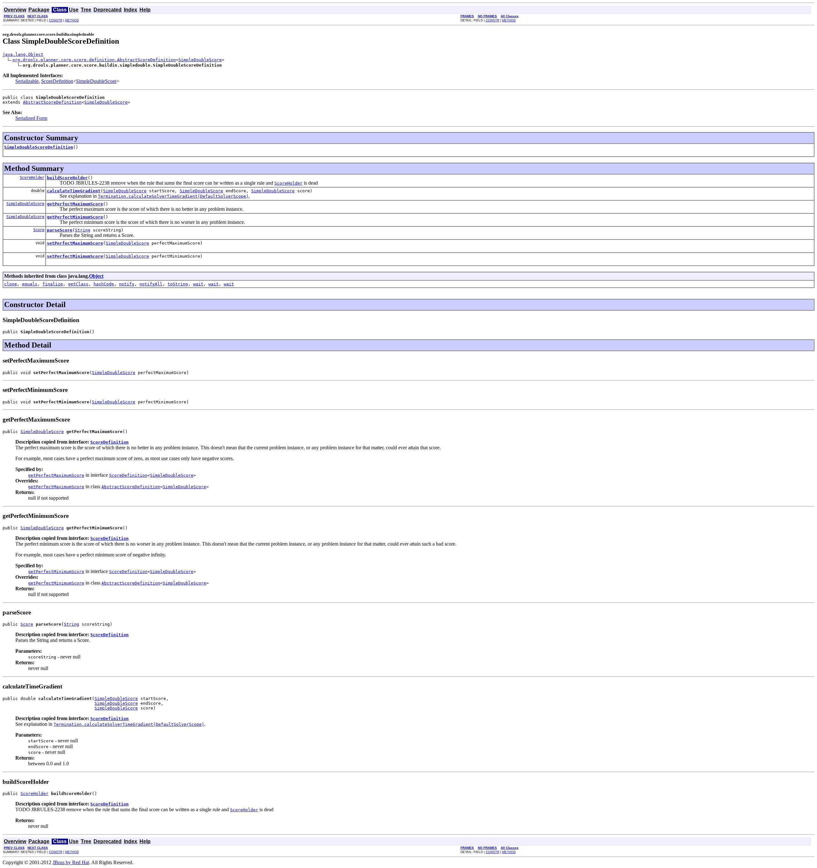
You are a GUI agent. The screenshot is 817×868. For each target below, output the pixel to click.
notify (126, 284)
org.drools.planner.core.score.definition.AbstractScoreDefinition (94, 59)
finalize (52, 284)
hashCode (104, 284)
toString (178, 284)
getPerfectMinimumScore (75, 217)
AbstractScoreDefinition (52, 102)
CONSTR (55, 20)
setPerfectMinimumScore (75, 256)
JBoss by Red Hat (71, 862)
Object (96, 276)
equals (29, 284)
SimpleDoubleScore (200, 59)
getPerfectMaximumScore (75, 204)
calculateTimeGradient (74, 190)
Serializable (27, 81)
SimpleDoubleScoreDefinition (38, 147)
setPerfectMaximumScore (75, 243)
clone (10, 284)
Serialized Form (31, 118)
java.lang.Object (23, 54)
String (82, 230)
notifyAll (150, 284)
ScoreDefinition (57, 81)
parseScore (59, 230)
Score (38, 230)
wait (198, 284)
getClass (78, 284)
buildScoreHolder (67, 177)
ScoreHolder (32, 177)
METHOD (72, 20)
